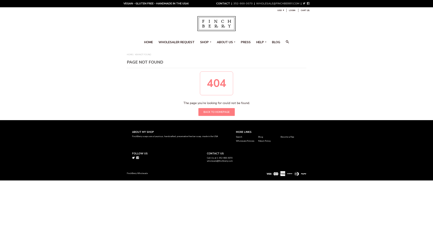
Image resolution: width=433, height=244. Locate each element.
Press (246, 42)
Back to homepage (216, 112)
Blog (276, 42)
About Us (225, 42)
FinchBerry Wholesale (137, 173)
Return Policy (264, 141)
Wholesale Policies (245, 141)
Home (148, 42)
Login (292, 10)
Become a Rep (287, 137)
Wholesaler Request (176, 42)
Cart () (305, 10)
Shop (204, 42)
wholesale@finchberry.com (277, 3)
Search (239, 137)
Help (260, 42)
